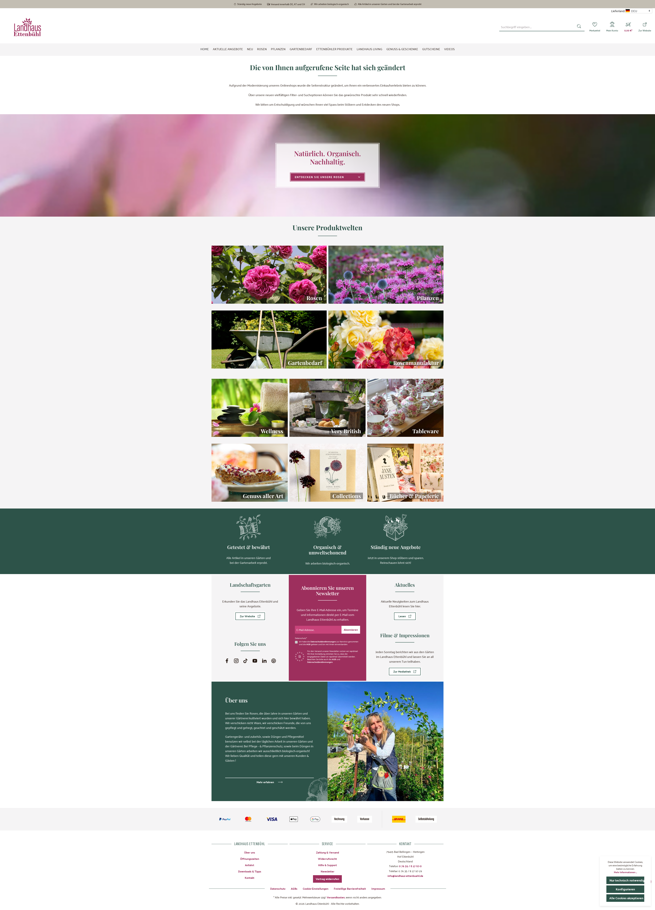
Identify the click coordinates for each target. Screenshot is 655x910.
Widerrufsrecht (327, 858)
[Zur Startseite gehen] (27, 27)
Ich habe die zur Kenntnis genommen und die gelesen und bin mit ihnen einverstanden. (328, 643)
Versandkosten (336, 897)
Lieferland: (618, 10)
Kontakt (249, 877)
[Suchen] (580, 27)
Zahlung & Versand (327, 852)
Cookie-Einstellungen (315, 888)
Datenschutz (277, 888)
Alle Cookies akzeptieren (626, 898)
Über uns (249, 852)
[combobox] (537, 27)
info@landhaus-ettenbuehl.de (405, 875)
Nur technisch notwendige (626, 880)
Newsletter (327, 871)
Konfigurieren (625, 889)
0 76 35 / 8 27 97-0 (410, 866)
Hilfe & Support (327, 865)
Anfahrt (249, 865)
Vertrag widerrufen (327, 878)
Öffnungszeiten (249, 858)
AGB (308, 644)
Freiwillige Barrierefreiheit (350, 888)
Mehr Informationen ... (625, 872)
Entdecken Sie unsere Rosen (319, 176)
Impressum (378, 888)
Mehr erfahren (265, 782)
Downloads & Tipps (249, 871)
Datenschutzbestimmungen (323, 641)
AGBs (294, 888)
